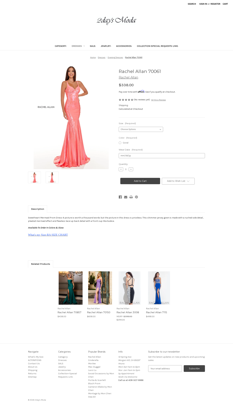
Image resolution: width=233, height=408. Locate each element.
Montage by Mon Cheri (99, 393)
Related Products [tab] (40, 263)
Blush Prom (94, 383)
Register (215, 4)
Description (37, 208)
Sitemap (32, 377)
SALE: (93, 46)
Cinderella (93, 360)
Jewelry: (106, 46)
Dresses (77, 46)
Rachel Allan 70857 (69, 312)
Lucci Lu (92, 370)
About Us (32, 367)
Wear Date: (131, 149)
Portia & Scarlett (97, 380)
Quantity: (123, 164)
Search (192, 4)
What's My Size (35, 357)
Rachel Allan (94, 357)
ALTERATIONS (34, 360)
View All (92, 396)
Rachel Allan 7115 (156, 312)
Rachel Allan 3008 (127, 312)
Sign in (203, 4)
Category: (61, 46)
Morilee (92, 363)
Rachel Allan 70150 (98, 312)
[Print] (131, 197)
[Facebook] (120, 197)
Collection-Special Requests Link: (157, 46)
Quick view (68, 285)
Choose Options (70, 291)
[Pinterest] (136, 197)
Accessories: (124, 46)
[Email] (125, 197)
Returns (32, 373)
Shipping (32, 370)
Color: (128, 137)
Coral (125, 142)
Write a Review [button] (158, 100)
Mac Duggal (94, 367)
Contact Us (34, 363)
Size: (127, 123)
